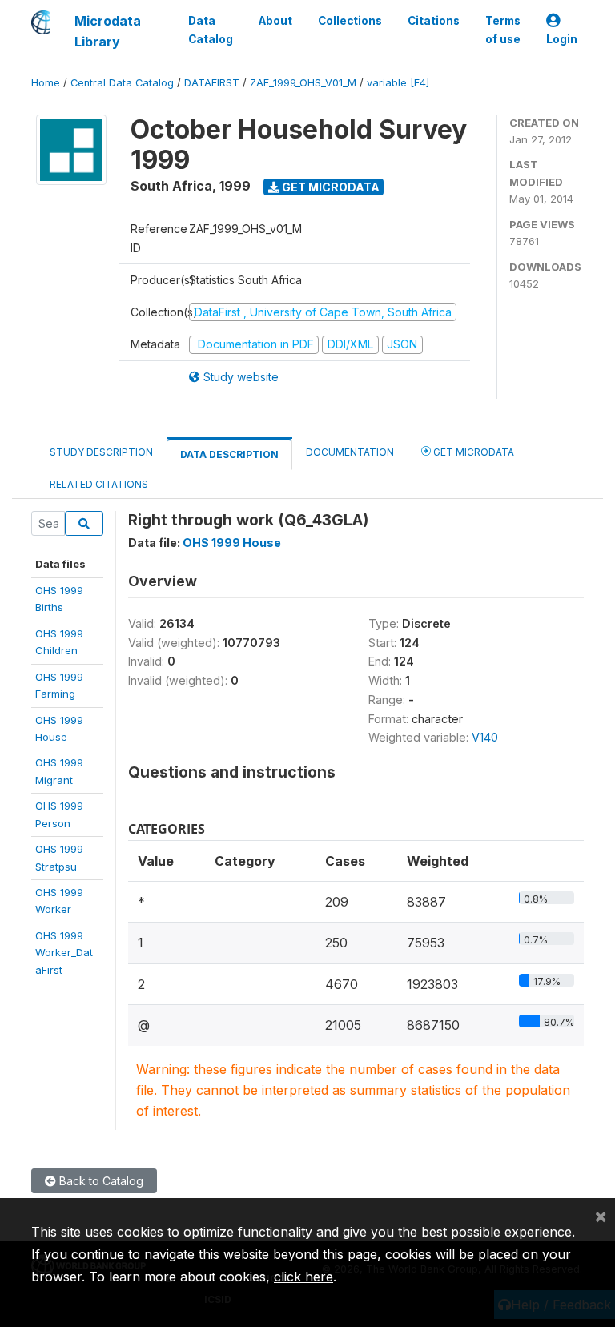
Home (45, 83)
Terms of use (503, 29)
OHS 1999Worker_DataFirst (64, 952)
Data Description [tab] (229, 454)
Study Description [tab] (101, 452)
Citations (434, 20)
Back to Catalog (99, 1181)
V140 (485, 737)
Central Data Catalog (122, 83)
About (275, 20)
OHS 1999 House (232, 542)
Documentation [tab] (350, 452)
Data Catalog (210, 29)
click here (303, 1277)
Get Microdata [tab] (472, 452)
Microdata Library (107, 31)
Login (561, 39)
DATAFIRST (211, 83)
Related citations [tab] (99, 484)
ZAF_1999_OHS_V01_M (303, 83)
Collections (350, 20)
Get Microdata (329, 187)
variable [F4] (398, 83)
